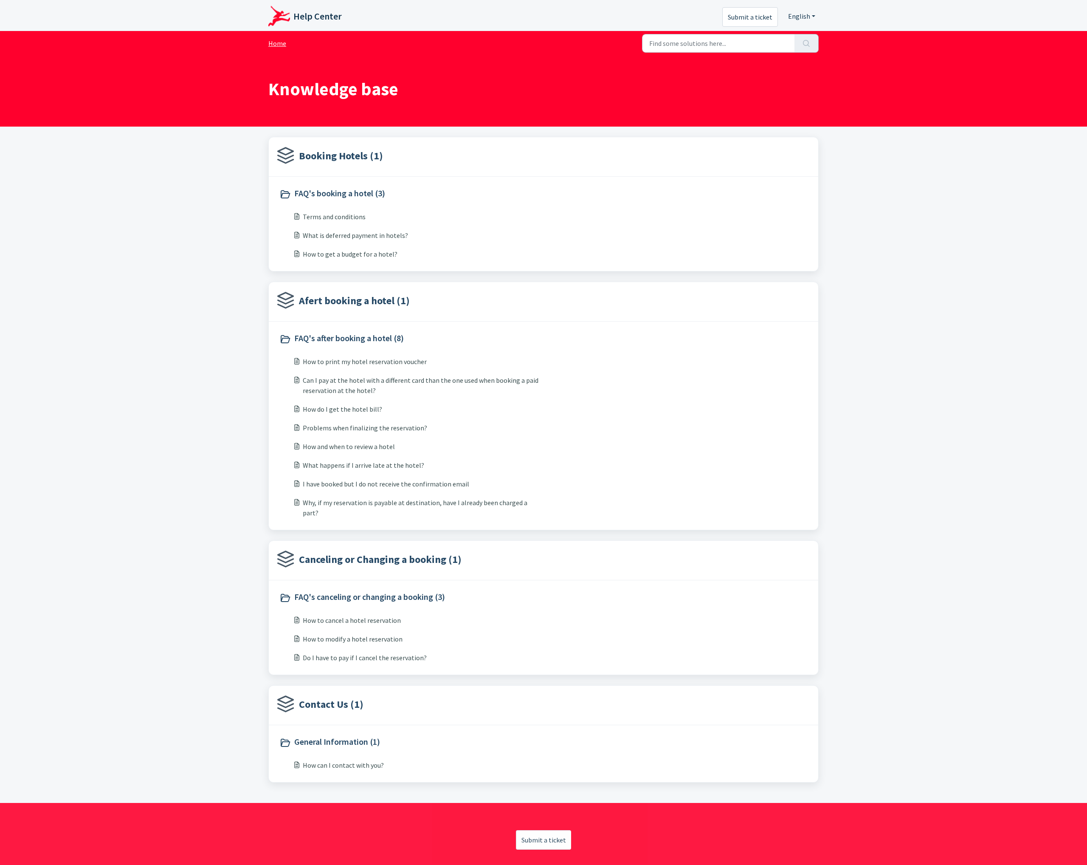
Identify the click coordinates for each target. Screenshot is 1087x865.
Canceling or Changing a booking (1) (380, 559)
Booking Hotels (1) (341, 155)
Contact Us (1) (331, 704)
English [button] (799, 16)
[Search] (806, 43)
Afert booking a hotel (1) (354, 300)
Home (277, 43)
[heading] (409, 194)
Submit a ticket (750, 17)
